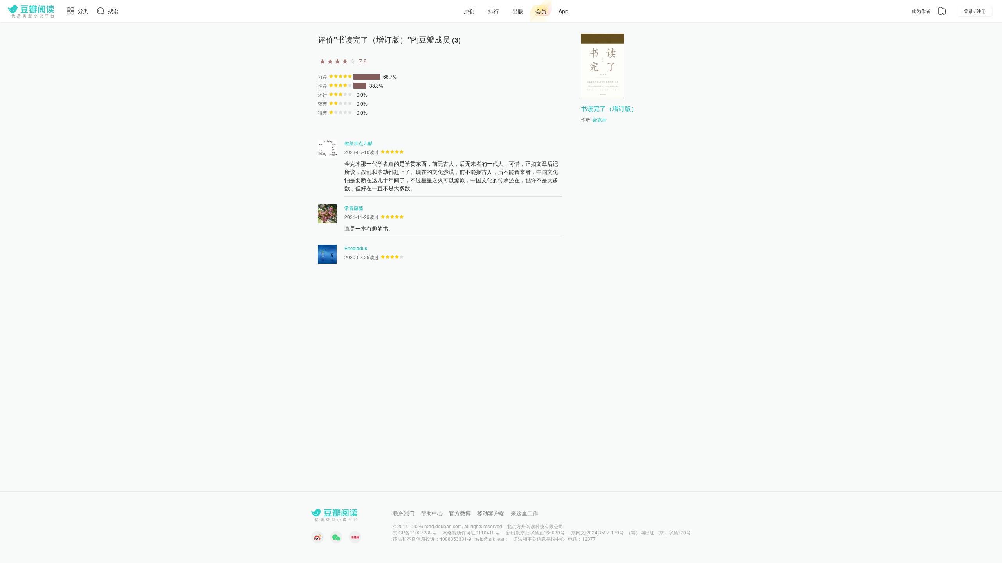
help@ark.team (490, 538)
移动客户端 (491, 513)
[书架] (942, 11)
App (563, 11)
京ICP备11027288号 (414, 532)
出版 (517, 11)
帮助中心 (432, 513)
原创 (469, 11)
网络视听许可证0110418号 (471, 532)
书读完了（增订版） (609, 108)
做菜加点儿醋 (358, 143)
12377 (589, 538)
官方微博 (460, 513)
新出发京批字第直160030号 (535, 532)
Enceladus (355, 248)
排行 (493, 11)
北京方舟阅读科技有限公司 (535, 526)
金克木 (599, 119)
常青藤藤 (353, 207)
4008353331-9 (455, 538)
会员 (540, 11)
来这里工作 (524, 513)
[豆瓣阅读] (31, 11)
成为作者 (921, 10)
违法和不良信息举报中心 (539, 538)
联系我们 (403, 513)
